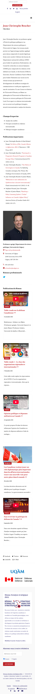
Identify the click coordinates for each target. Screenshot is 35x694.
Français (7, 659)
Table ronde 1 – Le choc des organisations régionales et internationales (14, 364)
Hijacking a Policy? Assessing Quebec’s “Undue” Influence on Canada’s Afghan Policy (17, 194)
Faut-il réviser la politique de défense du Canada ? (15, 517)
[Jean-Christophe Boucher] (17, 225)
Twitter (16, 556)
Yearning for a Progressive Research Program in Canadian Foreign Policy (19, 156)
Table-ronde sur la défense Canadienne (14, 311)
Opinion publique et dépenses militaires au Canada (15, 414)
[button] (31, 18)
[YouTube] (22, 691)
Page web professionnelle (12, 250)
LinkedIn (8, 560)
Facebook (7, 556)
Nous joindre (24, 8)
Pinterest (25, 556)
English (17, 12)
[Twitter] (18, 691)
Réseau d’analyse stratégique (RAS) (12, 674)
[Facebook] (10, 691)
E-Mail (16, 560)
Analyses (8, 463)
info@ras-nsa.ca (22, 688)
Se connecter (11, 688)
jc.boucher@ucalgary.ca (12, 268)
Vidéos (7, 306)
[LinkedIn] (14, 691)
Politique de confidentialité (20, 686)
